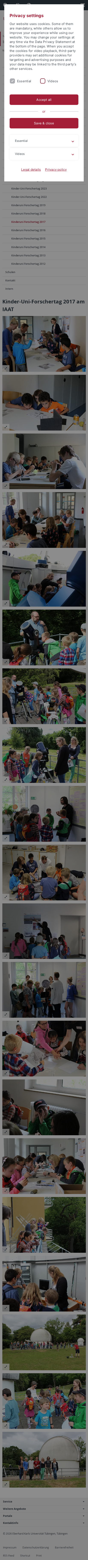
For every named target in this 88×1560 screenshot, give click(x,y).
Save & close (44, 123)
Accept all (43, 100)
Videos (52, 81)
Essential (24, 81)
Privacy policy (56, 170)
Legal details (31, 170)
